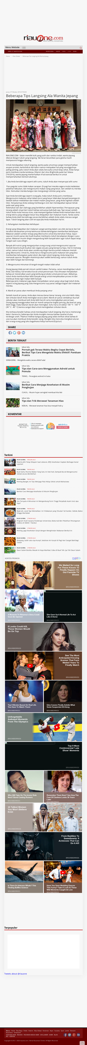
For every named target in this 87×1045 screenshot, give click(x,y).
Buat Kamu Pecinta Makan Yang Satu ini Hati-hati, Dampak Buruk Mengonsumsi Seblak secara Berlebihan (47, 473)
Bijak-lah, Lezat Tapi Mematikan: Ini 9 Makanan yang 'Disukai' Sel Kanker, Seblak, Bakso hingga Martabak (49, 512)
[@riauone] (70, 1035)
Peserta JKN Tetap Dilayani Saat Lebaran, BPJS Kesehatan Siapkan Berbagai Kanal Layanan (47, 463)
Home (8, 56)
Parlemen (46, 1031)
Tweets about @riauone (15, 973)
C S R (69, 51)
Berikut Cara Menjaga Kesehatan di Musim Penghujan (37, 491)
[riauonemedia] (65, 1035)
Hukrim (30, 1031)
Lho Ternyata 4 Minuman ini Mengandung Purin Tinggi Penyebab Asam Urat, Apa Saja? (48, 502)
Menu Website (12, 47)
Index (75, 51)
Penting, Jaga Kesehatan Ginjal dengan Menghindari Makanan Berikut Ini (44, 531)
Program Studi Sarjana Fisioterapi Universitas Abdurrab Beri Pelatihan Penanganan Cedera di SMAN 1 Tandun (48, 522)
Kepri (51, 1031)
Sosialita (57, 1031)
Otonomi (72, 1031)
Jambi (67, 1031)
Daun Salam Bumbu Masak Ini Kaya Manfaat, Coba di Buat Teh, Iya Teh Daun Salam (48, 550)
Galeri (58, 51)
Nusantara (9, 1032)
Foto (63, 51)
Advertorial (50, 51)
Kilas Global (16, 56)
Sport (62, 1031)
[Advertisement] (43, 16)
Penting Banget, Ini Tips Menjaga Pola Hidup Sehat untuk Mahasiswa (43, 482)
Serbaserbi (17, 1032)
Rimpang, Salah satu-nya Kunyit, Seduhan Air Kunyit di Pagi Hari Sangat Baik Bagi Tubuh (48, 541)
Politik (25, 1031)
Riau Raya (19, 1031)
